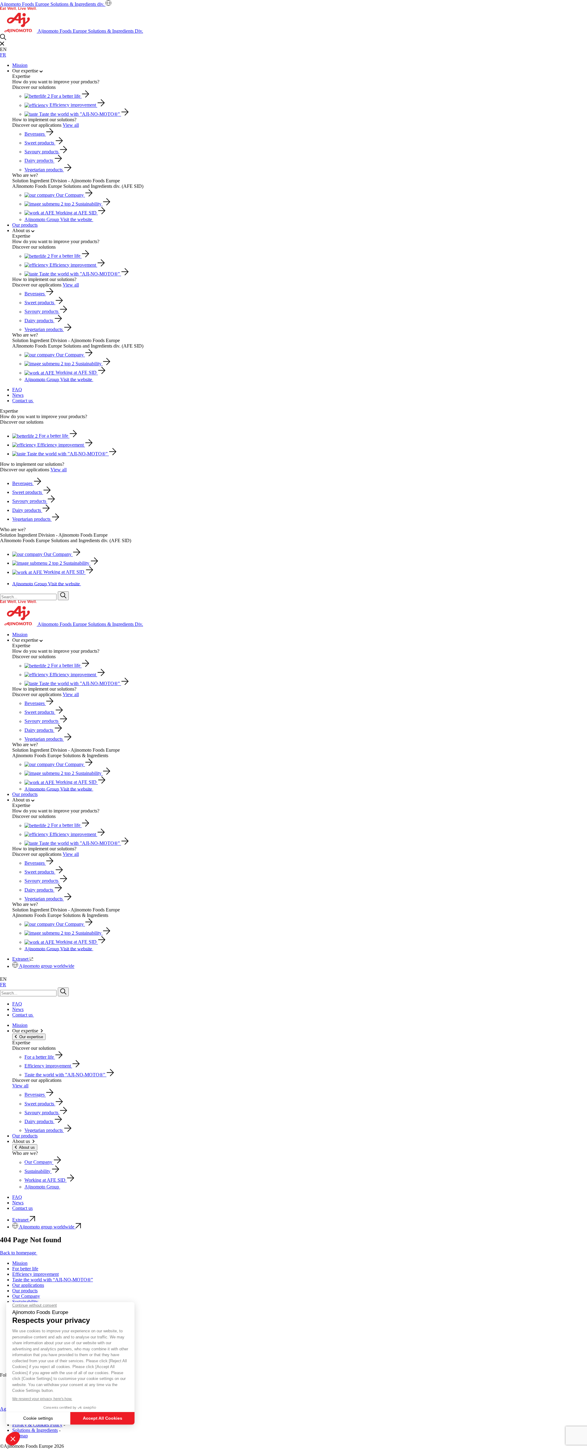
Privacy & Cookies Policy (37, 1424)
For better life (25, 1268)
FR (3, 54)
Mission (20, 65)
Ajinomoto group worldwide (46, 966)
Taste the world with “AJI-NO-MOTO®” (52, 1279)
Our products (25, 225)
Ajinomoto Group (58, 219)
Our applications (28, 1285)
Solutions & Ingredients (35, 1430)
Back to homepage (18, 1252)
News (18, 395)
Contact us (23, 400)
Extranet (21, 959)
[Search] (63, 595)
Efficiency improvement (35, 1274)
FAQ (17, 389)
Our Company (26, 1296)
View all (71, 125)
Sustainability (25, 1301)
